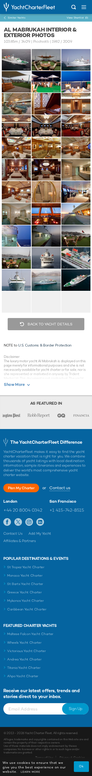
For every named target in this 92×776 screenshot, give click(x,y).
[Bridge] (76, 192)
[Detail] (46, 104)
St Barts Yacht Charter (25, 584)
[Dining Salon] (16, 126)
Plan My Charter (21, 488)
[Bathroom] (76, 170)
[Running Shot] (16, 60)
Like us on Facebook (7, 522)
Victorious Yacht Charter (26, 651)
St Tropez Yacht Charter (25, 567)
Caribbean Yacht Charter (27, 609)
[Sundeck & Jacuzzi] (16, 82)
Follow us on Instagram (29, 522)
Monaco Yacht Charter (25, 575)
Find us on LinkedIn (40, 522)
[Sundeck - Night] (46, 82)
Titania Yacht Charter (23, 668)
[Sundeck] (46, 60)
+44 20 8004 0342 (22, 510)
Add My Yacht (39, 533)
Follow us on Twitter (18, 522)
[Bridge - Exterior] (76, 214)
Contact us (59, 487)
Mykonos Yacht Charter (25, 600)
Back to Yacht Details (49, 324)
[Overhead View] (76, 258)
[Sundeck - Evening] (76, 82)
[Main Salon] (16, 104)
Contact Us (12, 533)
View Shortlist (77, 17)
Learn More (30, 771)
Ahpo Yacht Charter (22, 676)
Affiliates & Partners (19, 541)
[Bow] (16, 280)
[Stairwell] (76, 104)
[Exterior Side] (16, 236)
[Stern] (46, 258)
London (10, 501)
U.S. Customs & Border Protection (45, 345)
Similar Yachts (16, 17)
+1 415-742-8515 (66, 510)
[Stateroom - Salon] (46, 148)
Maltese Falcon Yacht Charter (30, 634)
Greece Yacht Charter (24, 592)
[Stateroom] (16, 148)
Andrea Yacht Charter (24, 659)
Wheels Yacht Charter (24, 642)
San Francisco (62, 501)
